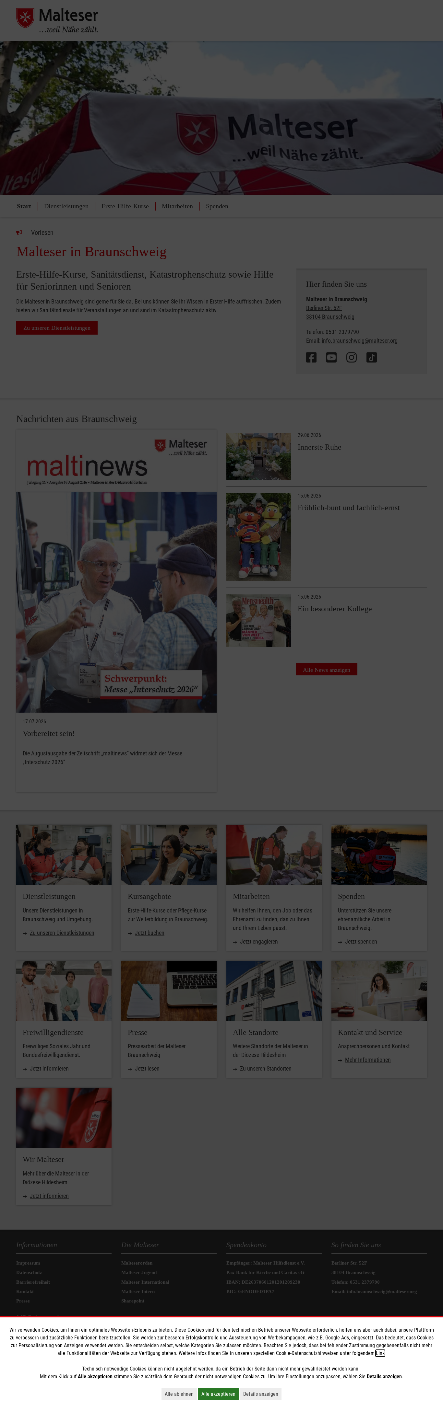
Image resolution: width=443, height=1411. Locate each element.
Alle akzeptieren (220, 1394)
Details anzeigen (262, 1394)
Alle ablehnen (181, 1394)
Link (380, 1353)
